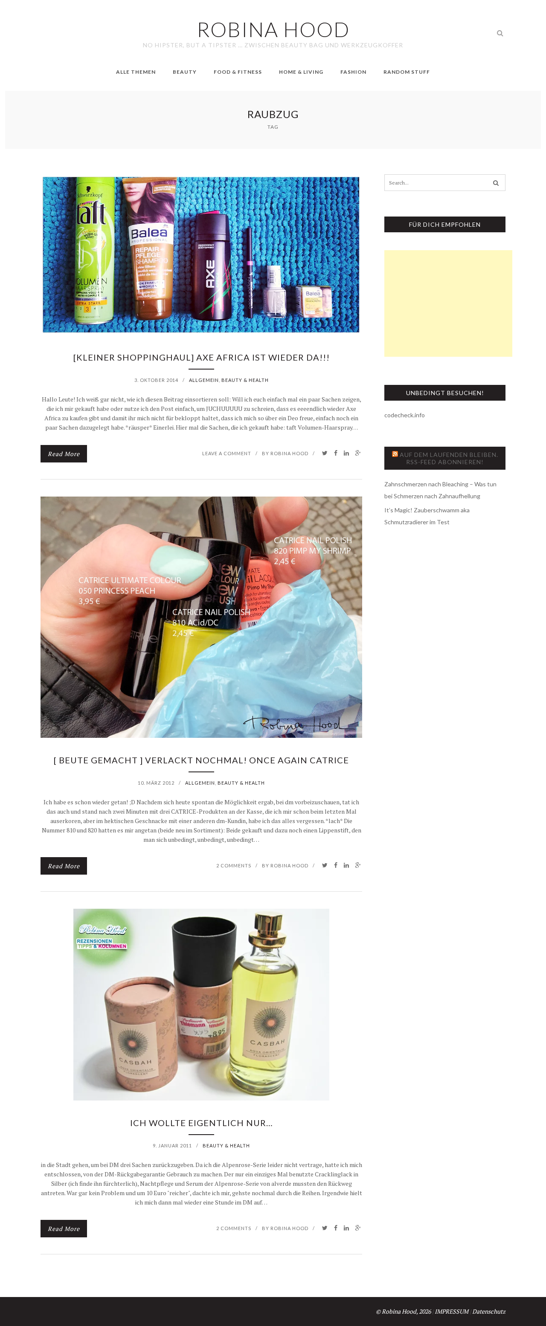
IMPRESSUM (451, 1311)
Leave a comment (226, 453)
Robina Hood (289, 453)
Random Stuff (406, 72)
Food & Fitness (238, 72)
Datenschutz (488, 1311)
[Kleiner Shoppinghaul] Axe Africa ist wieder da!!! (201, 357)
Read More (64, 454)
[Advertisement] (448, 303)
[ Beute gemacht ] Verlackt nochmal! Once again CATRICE (201, 760)
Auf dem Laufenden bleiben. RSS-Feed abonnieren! (449, 458)
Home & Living (301, 72)
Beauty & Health (245, 380)
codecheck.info (404, 415)
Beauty (185, 72)
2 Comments (233, 865)
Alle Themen (136, 72)
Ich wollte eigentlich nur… (201, 1123)
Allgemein (204, 380)
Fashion (353, 72)
